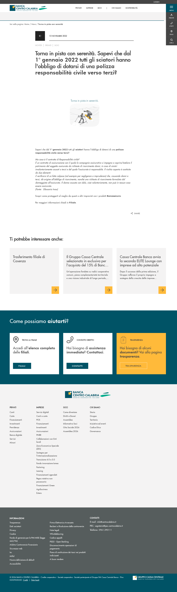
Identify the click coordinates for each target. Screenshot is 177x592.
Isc (11, 552)
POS (38, 419)
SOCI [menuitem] (100, 8)
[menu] (106, 8)
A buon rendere (56, 559)
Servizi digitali (42, 412)
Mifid (12, 556)
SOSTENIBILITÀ (131, 8)
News (33, 24)
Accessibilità (15, 563)
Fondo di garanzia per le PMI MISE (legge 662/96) (27, 539)
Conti (12, 412)
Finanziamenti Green (45, 485)
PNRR (38, 434)
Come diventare (70, 412)
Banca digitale (16, 434)
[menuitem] (156, 2)
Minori (12, 442)
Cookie (13, 533)
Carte (12, 415)
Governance (95, 431)
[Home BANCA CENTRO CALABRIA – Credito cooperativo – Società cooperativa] (28, 8)
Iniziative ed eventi (98, 423)
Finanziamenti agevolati (46, 474)
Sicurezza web (16, 548)
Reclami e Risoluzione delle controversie (67, 526)
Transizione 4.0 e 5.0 (45, 459)
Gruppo (93, 415)
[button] (171, 8)
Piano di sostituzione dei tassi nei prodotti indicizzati (68, 554)
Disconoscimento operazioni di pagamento (63, 547)
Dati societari (15, 526)
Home (26, 24)
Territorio (94, 419)
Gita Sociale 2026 (71, 427)
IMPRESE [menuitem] (89, 8)
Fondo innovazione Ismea (47, 463)
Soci (65, 407)
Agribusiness (42, 489)
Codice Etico (95, 427)
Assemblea (68, 419)
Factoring (40, 467)
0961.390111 (105, 529)
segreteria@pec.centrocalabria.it (109, 525)
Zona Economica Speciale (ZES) (47, 447)
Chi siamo (95, 407)
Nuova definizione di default (22, 559)
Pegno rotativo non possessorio (44, 480)
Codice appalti (56, 537)
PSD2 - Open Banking (68, 541)
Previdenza (14, 427)
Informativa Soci (70, 423)
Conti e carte (41, 415)
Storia (92, 412)
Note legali (54, 530)
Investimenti (15, 423)
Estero (39, 492)
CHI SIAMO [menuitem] (116, 8)
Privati (13, 407)
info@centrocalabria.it (106, 521)
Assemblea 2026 (70, 431)
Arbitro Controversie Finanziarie (28, 544)
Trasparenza (15, 522)
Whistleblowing (56, 533)
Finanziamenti (16, 419)
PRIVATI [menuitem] (79, 8)
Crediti (25, 580)
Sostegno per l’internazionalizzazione (46, 454)
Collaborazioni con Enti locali (46, 440)
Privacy (13, 530)
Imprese (40, 407)
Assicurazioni (16, 431)
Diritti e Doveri (69, 415)
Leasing (39, 470)
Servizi (13, 438)
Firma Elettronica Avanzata (61, 522)
